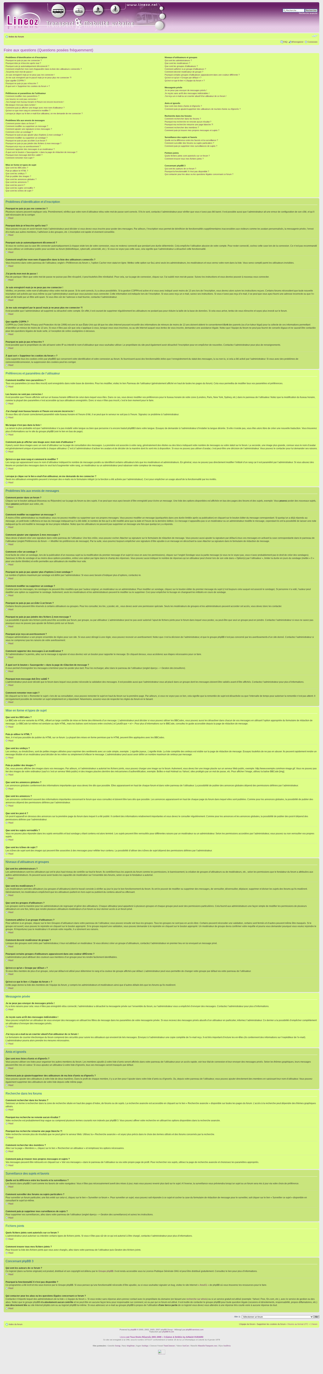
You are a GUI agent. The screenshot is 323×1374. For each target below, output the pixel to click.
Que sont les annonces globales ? (21, 179)
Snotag (117, 1346)
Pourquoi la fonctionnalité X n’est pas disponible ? (187, 171)
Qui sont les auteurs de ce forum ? (180, 168)
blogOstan (131, 1346)
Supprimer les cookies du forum (271, 1324)
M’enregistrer (298, 42)
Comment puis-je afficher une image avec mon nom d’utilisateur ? (35, 108)
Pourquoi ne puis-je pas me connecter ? (24, 60)
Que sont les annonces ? (17, 182)
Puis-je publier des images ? (18, 176)
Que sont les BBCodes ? (17, 168)
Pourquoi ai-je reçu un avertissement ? (23, 146)
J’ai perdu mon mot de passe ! (19, 72)
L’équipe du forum (247, 1324)
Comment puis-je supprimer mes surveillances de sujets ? (191, 146)
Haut (10, 218)
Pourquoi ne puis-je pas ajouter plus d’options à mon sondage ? (34, 135)
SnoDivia (226, 1346)
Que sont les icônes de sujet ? (19, 191)
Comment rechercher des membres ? (182, 127)
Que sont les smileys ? (16, 173)
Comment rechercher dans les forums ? (183, 119)
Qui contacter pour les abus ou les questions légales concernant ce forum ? (199, 174)
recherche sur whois (196, 1299)
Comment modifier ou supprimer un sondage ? (26, 138)
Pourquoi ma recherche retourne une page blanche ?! (189, 124)
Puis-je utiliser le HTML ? (17, 171)
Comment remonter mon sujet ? (20, 158)
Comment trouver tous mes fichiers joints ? (184, 159)
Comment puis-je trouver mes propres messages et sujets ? (192, 130)
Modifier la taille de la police (314, 36)
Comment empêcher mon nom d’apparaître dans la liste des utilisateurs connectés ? (44, 69)
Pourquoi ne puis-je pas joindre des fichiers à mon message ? (33, 143)
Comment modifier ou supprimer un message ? (27, 126)
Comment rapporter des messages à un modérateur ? (30, 149)
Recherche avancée (308, 13)
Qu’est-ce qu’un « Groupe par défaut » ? (183, 77)
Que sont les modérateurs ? (177, 63)
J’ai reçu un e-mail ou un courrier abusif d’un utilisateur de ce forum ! (195, 96)
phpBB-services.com (194, 1330)
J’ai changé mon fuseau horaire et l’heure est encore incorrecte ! (35, 102)
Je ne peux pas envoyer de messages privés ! (186, 90)
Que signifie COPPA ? (15, 80)
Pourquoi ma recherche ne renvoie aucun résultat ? (188, 122)
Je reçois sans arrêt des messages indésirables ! (187, 93)
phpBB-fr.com (168, 1332)
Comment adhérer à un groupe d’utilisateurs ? (185, 69)
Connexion (312, 42)
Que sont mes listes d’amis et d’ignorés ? (183, 106)
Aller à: (237, 1316)
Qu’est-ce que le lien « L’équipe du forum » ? (185, 80)
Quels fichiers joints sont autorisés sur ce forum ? (187, 156)
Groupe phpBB (105, 1271)
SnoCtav (185, 1346)
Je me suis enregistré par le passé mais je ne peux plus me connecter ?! (38, 77)
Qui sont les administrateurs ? (178, 60)
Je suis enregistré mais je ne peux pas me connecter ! (30, 75)
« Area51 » (203, 1285)
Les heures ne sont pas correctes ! (22, 99)
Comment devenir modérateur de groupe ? (184, 72)
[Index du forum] (90, 17)
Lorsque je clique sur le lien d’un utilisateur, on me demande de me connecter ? (44, 113)
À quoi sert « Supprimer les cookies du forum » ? (28, 86)
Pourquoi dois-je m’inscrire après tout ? (23, 63)
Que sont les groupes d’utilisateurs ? (181, 66)
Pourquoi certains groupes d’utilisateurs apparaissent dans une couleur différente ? (202, 75)
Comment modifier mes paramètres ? (22, 96)
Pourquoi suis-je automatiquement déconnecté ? (27, 66)
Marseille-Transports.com (208, 1346)
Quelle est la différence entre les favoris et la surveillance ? (191, 140)
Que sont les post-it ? (15, 185)
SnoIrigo (145, 1346)
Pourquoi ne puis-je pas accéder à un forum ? (26, 140)
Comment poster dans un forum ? (21, 123)
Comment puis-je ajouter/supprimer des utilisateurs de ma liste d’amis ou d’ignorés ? (203, 109)
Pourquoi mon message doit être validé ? (24, 155)
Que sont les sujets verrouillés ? (20, 188)
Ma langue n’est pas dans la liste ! (21, 105)
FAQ (285, 42)
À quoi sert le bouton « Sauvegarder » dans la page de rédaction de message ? (41, 152)
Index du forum (16, 37)
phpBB (133, 1330)
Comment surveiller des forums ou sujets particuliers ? (189, 143)
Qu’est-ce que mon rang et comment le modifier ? (28, 110)
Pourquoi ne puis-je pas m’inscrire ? (22, 83)
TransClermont (169, 1346)
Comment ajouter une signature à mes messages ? (29, 129)
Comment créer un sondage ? (19, 132)
